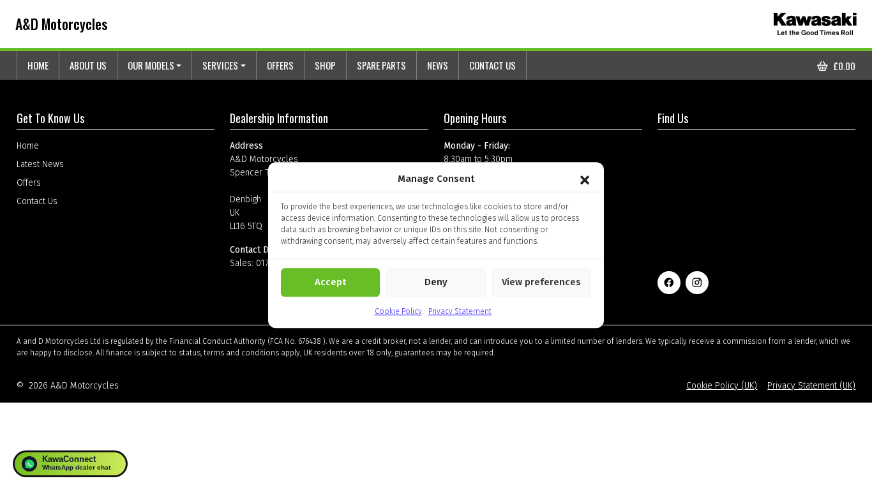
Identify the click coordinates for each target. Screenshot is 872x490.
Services (220, 65)
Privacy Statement (460, 311)
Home (38, 65)
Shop (325, 65)
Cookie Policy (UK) (721, 385)
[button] (584, 179)
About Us (88, 65)
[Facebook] (669, 282)
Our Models (151, 65)
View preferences (541, 282)
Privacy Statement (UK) (811, 385)
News (437, 65)
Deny (436, 282)
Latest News (40, 164)
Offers (280, 65)
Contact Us (492, 65)
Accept (330, 282)
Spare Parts (381, 65)
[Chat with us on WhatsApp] (70, 463)
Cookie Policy (398, 311)
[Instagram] (697, 282)
